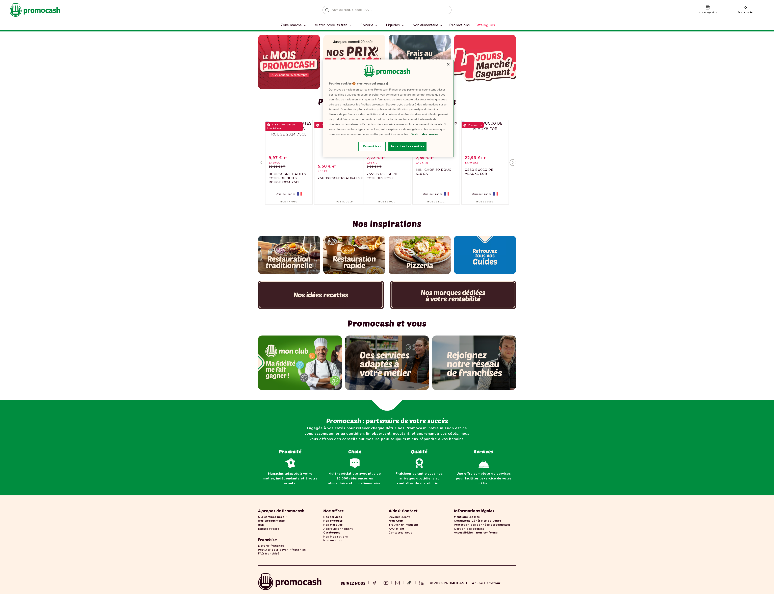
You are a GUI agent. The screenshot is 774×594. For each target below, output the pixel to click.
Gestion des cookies (424, 134)
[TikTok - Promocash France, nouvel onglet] (409, 582)
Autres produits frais (331, 25)
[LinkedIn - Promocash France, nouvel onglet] (421, 582)
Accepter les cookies (407, 146)
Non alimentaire (425, 25)
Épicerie (366, 25)
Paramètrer (372, 146)
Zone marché (291, 25)
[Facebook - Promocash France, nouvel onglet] (374, 582)
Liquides (393, 25)
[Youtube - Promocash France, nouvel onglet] (386, 582)
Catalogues (485, 25)
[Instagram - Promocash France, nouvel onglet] (397, 582)
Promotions (459, 25)
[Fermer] (448, 64)
